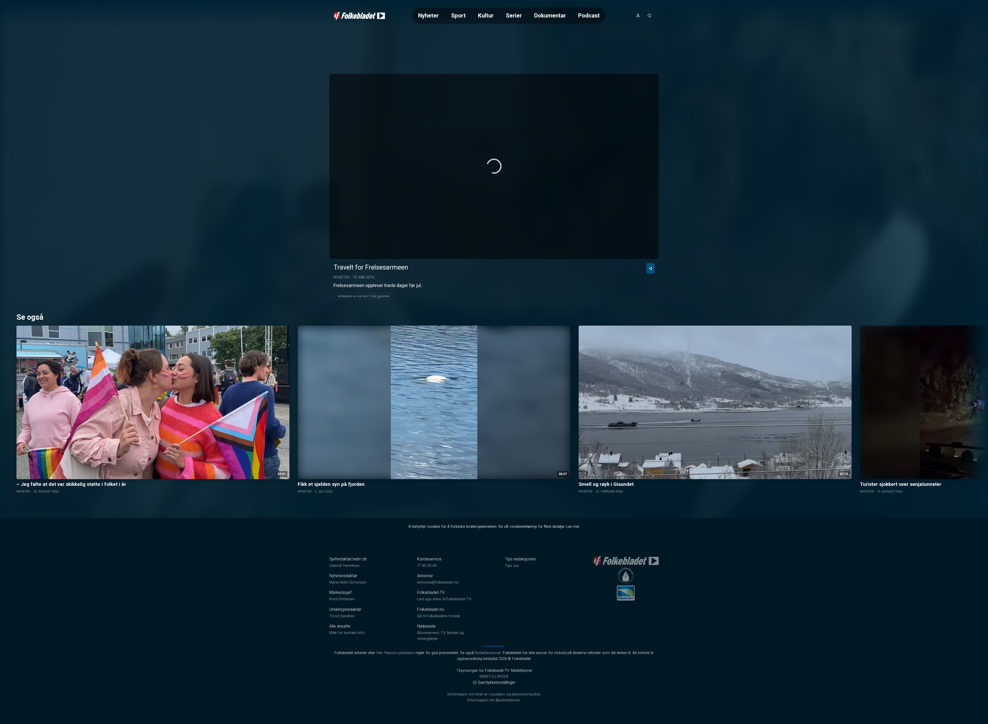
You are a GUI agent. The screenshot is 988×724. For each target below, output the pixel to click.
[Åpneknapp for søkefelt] (649, 16)
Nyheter (428, 15)
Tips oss (512, 566)
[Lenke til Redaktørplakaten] (625, 575)
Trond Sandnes (342, 616)
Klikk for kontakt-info (347, 633)
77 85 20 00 (427, 566)
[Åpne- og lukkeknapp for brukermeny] (638, 16)
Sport (458, 15)
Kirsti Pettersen (342, 599)
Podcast (589, 15)
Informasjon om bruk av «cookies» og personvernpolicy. (494, 694)
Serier (514, 15)
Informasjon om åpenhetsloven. (494, 700)
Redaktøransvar (488, 653)
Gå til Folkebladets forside (438, 616)
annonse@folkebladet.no (438, 582)
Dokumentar (550, 15)
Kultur (485, 15)
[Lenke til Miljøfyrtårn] (625, 593)
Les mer (572, 526)
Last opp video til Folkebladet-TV (444, 599)
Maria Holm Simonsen (347, 582)
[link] (359, 15)
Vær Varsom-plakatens (395, 653)
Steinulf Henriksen (344, 566)
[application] (494, 166)
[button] (494, 166)
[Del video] (650, 268)
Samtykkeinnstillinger (496, 682)
